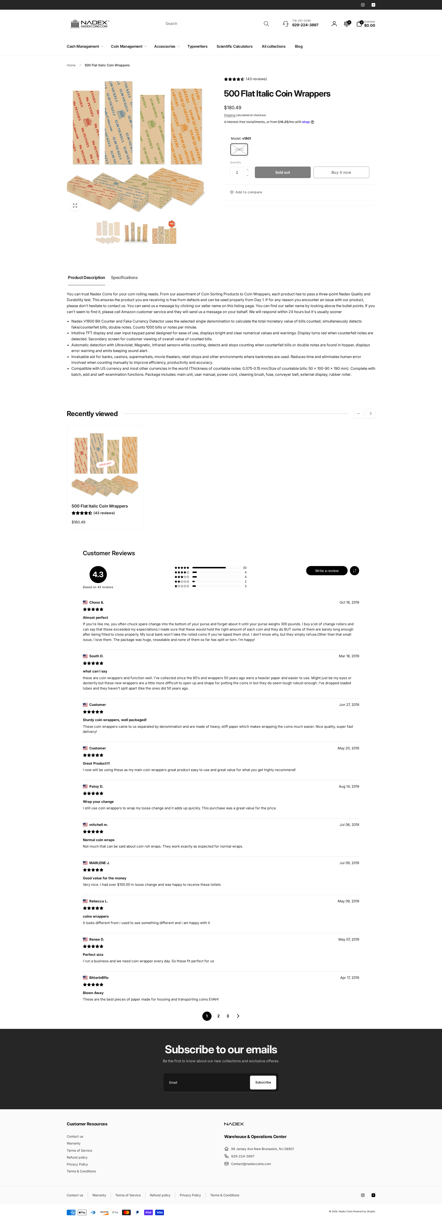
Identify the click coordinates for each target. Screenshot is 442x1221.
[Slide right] (370, 413)
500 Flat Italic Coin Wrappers (100, 506)
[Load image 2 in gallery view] (136, 232)
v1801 (239, 149)
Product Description (86, 277)
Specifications (124, 277)
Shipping (229, 115)
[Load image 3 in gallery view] (164, 232)
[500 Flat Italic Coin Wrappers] (106, 489)
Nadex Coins (345, 1211)
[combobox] (216, 24)
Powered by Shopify (364, 1211)
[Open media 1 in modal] (136, 144)
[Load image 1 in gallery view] (108, 232)
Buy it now (341, 172)
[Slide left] (358, 413)
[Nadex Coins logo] (234, 1124)
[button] (84, 46)
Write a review (327, 571)
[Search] (266, 23)
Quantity (235, 162)
